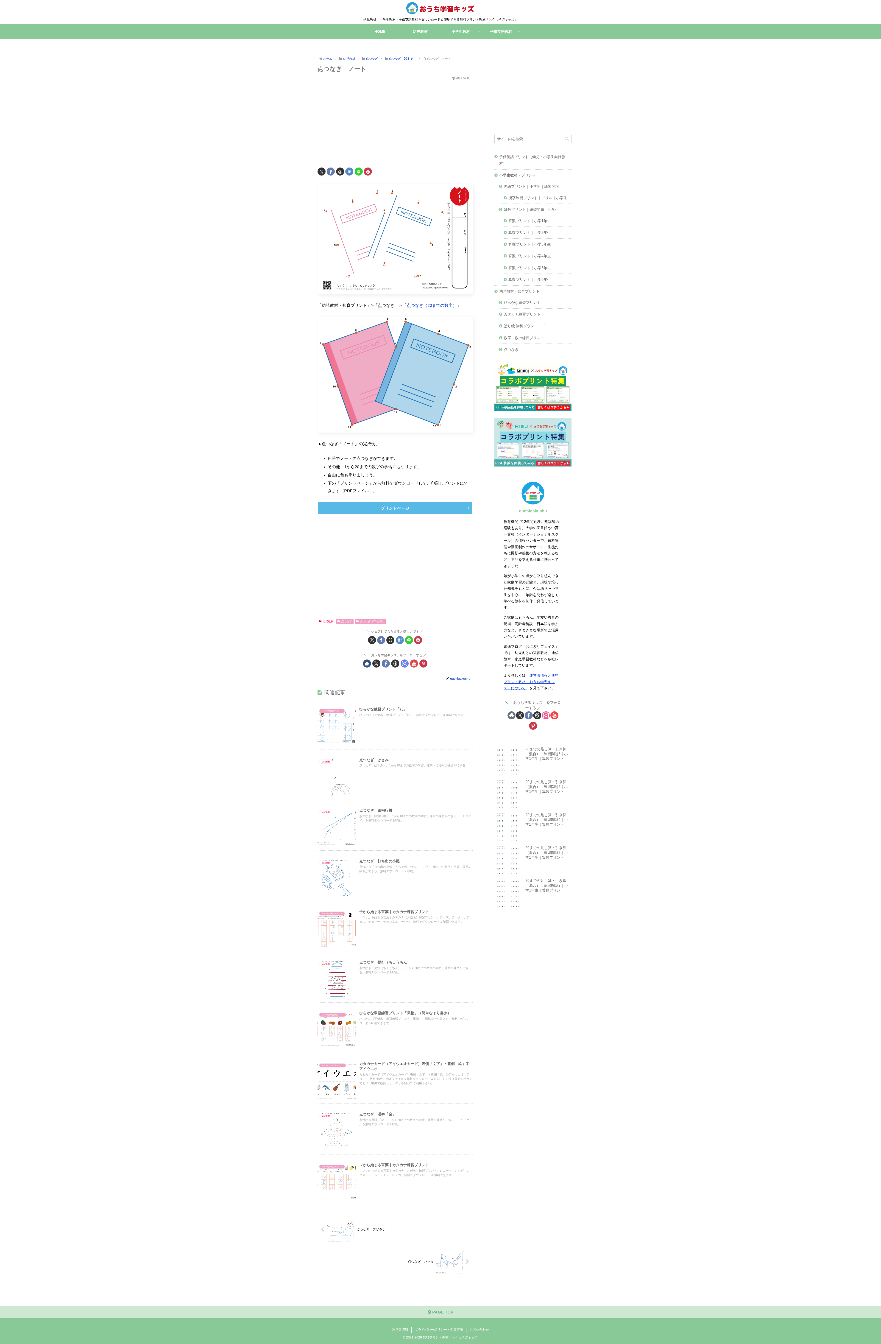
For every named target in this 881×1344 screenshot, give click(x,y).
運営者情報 (400, 1329)
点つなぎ (346, 621)
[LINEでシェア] (359, 172)
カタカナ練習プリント (522, 314)
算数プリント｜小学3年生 (529, 244)
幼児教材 (328, 621)
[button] (567, 138)
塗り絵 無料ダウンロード (524, 326)
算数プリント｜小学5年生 (529, 268)
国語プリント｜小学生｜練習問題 (531, 186)
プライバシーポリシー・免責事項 (439, 1329)
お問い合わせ (479, 1329)
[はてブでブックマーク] (349, 172)
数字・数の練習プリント (524, 338)
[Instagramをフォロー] (405, 663)
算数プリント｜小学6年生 (529, 279)
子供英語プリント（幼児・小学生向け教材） (532, 160)
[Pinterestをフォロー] (423, 663)
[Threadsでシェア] (340, 172)
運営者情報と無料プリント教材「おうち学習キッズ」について (531, 681)
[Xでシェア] (322, 172)
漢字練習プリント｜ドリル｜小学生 (537, 198)
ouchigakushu (533, 511)
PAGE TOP (442, 1312)
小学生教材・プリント (517, 175)
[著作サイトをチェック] (367, 663)
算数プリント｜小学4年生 (529, 256)
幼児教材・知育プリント (519, 291)
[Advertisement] (395, 121)
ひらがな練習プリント (522, 302)
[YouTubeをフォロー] (414, 663)
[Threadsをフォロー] (395, 663)
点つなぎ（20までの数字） (432, 305)
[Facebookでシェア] (331, 172)
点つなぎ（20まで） (372, 621)
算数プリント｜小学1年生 (529, 221)
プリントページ (395, 508)
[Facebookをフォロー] (386, 663)
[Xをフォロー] (376, 663)
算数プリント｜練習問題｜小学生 (531, 209)
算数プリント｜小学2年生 (529, 232)
